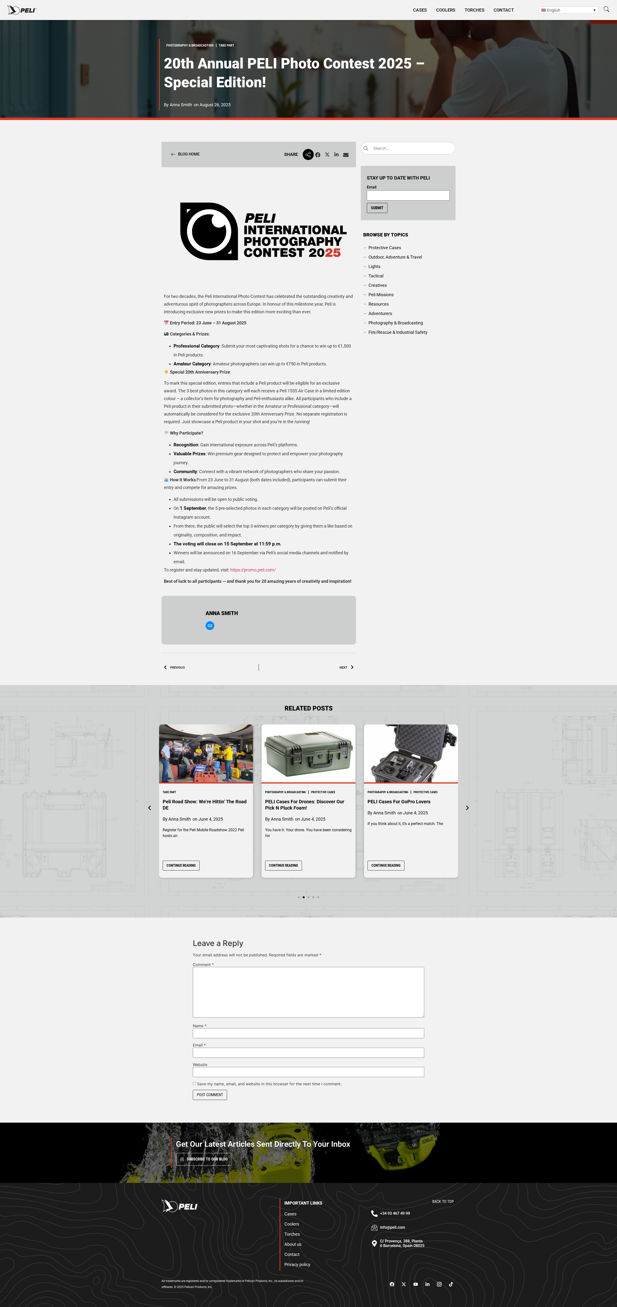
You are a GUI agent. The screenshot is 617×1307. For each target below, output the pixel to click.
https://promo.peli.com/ (253, 569)
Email (371, 187)
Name (200, 1026)
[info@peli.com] (374, 1227)
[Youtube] (415, 1284)
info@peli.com (392, 1227)
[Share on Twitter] (327, 155)
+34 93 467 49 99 (395, 1213)
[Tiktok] (451, 1284)
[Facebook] (391, 1284)
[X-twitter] (403, 1284)
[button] (606, 9)
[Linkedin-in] (427, 1284)
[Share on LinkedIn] (336, 155)
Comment (203, 964)
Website (200, 1064)
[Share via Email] (346, 155)
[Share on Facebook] (318, 155)
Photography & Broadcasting (285, 792)
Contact (504, 10)
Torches (474, 10)
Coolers (446, 10)
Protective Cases (323, 792)
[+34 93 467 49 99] (374, 1213)
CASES (420, 10)
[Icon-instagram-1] (439, 1284)
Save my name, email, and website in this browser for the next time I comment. (269, 1084)
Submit (377, 208)
